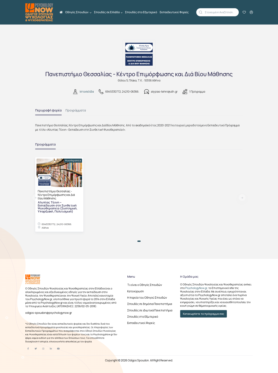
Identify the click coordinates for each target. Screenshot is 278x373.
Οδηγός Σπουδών (77, 12)
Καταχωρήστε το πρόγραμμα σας (203, 314)
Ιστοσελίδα (87, 91)
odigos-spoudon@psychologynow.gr (48, 313)
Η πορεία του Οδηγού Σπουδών (147, 297)
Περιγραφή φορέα (48, 110)
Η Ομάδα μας (189, 276)
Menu (131, 276)
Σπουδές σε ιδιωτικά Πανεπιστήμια (149, 310)
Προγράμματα (75, 110)
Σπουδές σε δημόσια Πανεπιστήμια (149, 304)
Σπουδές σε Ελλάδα (107, 12)
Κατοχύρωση (135, 291)
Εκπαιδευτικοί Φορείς (174, 12)
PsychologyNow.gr (196, 288)
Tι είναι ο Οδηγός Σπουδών (144, 285)
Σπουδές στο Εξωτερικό (141, 12)
